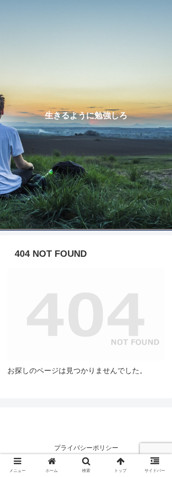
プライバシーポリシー (86, 447)
